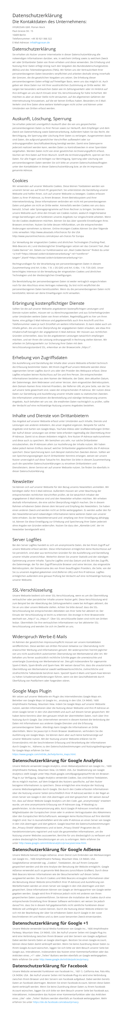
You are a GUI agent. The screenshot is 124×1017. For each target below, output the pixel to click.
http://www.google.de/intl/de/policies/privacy (64, 959)
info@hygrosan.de (40, 42)
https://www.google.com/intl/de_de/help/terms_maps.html (44, 754)
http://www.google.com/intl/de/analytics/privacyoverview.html (52, 843)
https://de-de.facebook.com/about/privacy (55, 1002)
